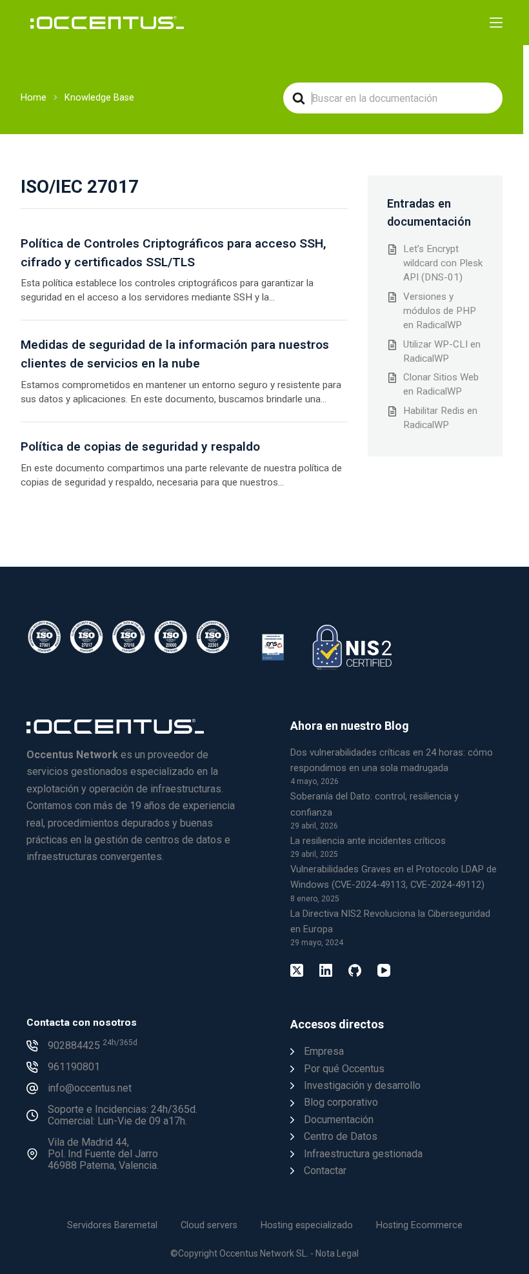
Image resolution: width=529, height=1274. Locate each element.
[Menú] (496, 22)
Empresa (324, 1051)
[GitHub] (354, 970)
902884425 (92, 1045)
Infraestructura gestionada (363, 1154)
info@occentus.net (90, 1088)
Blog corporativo (341, 1102)
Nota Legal (337, 1253)
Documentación (339, 1119)
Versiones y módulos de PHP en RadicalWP (439, 311)
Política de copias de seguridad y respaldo (140, 446)
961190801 (74, 1067)
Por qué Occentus (344, 1069)
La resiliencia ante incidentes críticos (368, 841)
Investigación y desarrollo (362, 1085)
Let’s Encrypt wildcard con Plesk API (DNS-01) (443, 263)
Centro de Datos (340, 1136)
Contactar (325, 1170)
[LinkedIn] (325, 970)
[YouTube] (383, 970)
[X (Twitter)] (296, 970)
